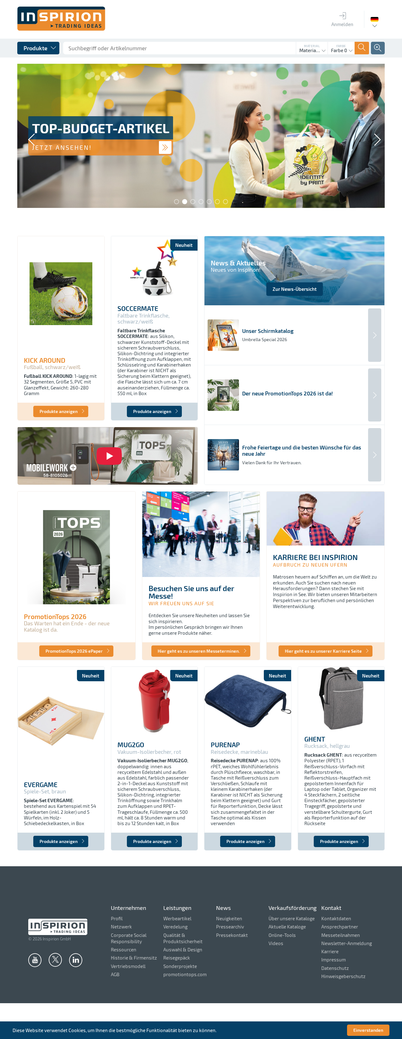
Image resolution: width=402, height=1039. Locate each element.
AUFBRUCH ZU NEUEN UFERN (310, 565)
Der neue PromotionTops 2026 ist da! (287, 393)
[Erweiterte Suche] (378, 48)
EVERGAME (40, 784)
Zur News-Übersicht (295, 289)
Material (312, 46)
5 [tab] (209, 201)
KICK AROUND (44, 360)
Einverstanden (368, 1030)
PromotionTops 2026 (55, 616)
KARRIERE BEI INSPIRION (315, 557)
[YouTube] (34, 959)
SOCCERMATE (137, 308)
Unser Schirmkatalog (268, 331)
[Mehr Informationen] (165, 147)
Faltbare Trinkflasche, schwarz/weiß (143, 319)
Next (374, 136)
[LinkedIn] (75, 959)
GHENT (314, 739)
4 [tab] (201, 201)
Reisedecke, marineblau (239, 752)
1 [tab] (176, 201)
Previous (28, 136)
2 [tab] (184, 201)
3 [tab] (192, 201)
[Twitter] (55, 959)
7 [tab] (225, 201)
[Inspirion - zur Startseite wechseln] (61, 29)
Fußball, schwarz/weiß (52, 367)
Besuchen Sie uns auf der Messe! (191, 592)
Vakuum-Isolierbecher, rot (149, 752)
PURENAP (225, 744)
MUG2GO (130, 744)
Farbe (341, 46)
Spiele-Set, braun (45, 791)
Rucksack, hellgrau (327, 746)
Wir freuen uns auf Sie (181, 603)
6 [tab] (217, 201)
